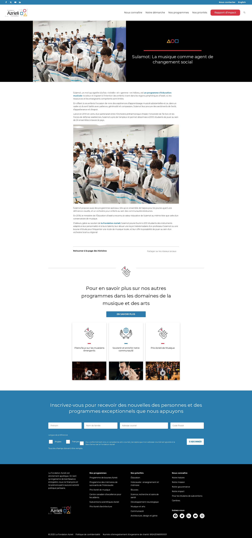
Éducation (135, 477)
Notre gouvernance (181, 487)
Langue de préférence (58, 435)
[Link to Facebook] (6, 2)
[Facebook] (175, 516)
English (242, 2)
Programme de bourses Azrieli (103, 477)
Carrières (176, 500)
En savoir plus (126, 314)
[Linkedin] (188, 516)
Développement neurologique (145, 502)
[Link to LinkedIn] (20, 2)
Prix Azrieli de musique (100, 490)
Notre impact (178, 491)
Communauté (137, 511)
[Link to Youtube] (15, 2)
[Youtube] (195, 516)
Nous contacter (227, 2)
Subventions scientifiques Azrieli (104, 502)
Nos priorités (137, 473)
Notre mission (178, 482)
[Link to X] (10, 2)
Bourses (134, 490)
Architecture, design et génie (144, 516)
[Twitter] (182, 516)
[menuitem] (227, 2)
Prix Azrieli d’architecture (101, 506)
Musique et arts (138, 506)
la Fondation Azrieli (110, 223)
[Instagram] (202, 516)
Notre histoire (178, 477)
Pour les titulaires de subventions (187, 496)
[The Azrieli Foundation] (16, 12)
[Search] (244, 12)
